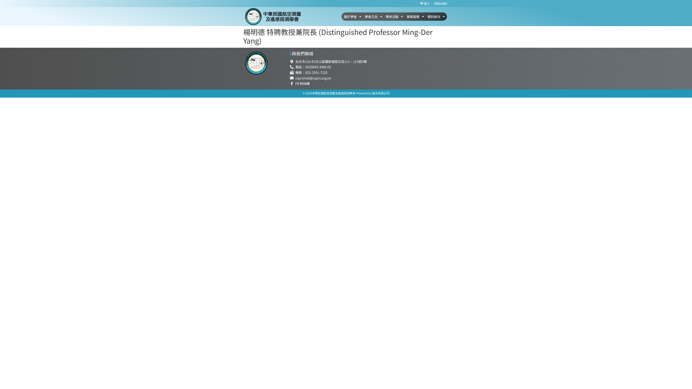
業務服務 (413, 16)
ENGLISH (440, 3)
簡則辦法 (433, 16)
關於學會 (350, 16)
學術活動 (392, 16)
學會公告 (371, 16)
